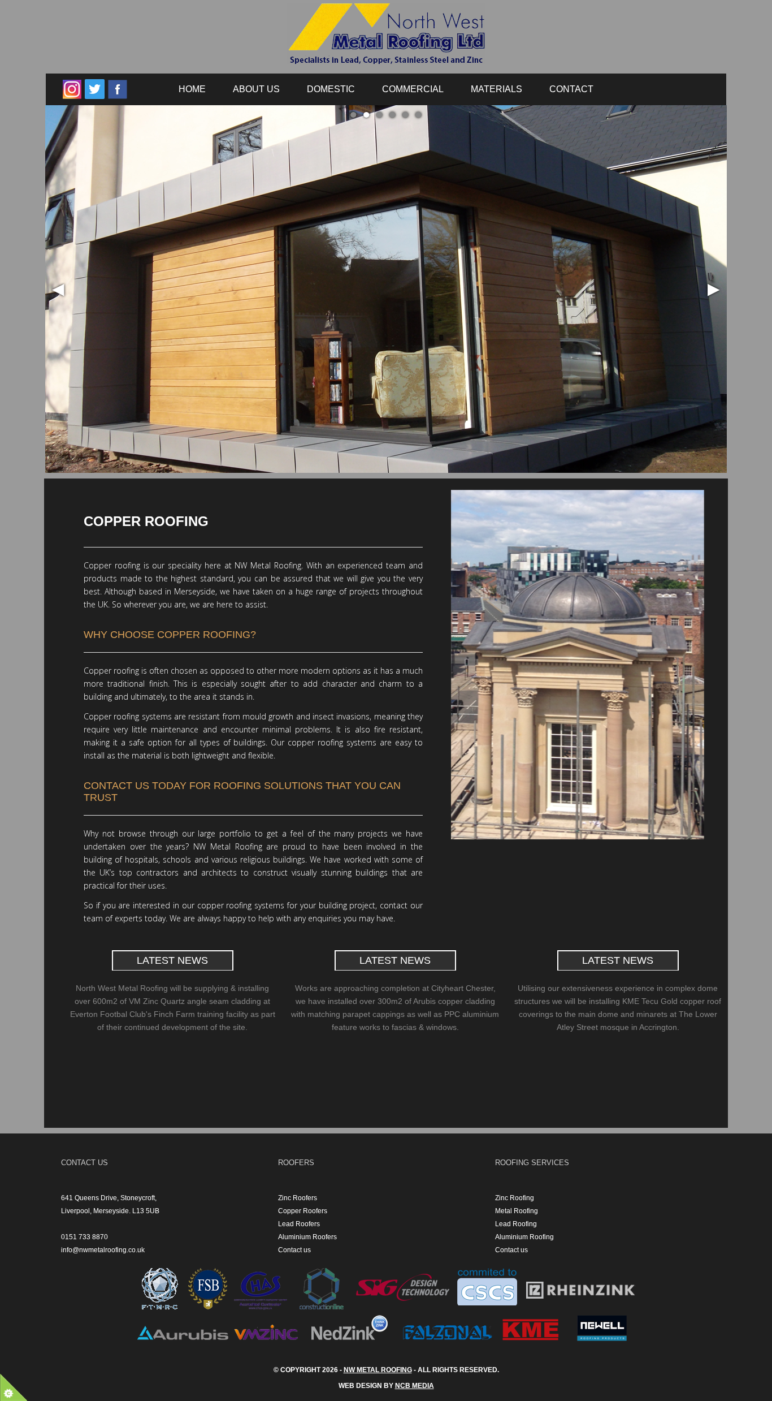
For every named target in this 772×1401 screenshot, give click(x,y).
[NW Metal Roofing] (386, 37)
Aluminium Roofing (524, 1237)
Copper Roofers (302, 1211)
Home (192, 89)
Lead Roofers (299, 1224)
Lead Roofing (516, 1224)
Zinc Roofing (514, 1198)
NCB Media (414, 1386)
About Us (256, 89)
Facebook (117, 89)
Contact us (294, 1250)
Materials (496, 89)
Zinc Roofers (297, 1198)
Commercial (413, 89)
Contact (571, 89)
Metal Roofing (516, 1211)
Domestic (331, 89)
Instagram (72, 89)
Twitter (95, 89)
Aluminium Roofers (307, 1237)
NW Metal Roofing (378, 1370)
